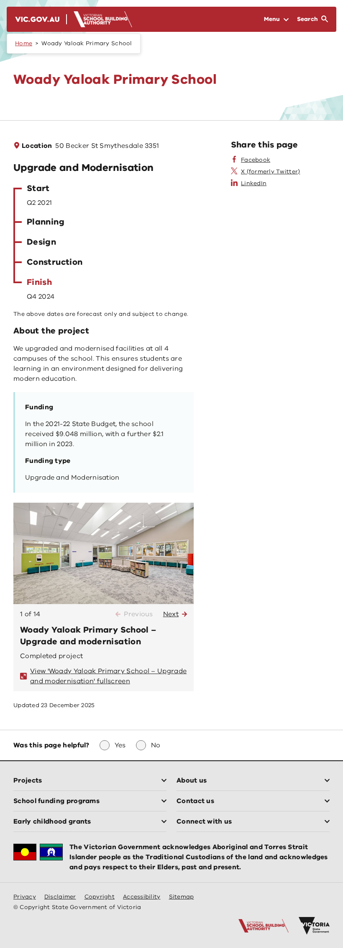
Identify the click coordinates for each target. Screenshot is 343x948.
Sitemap (181, 897)
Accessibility (142, 897)
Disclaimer (60, 897)
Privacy (24, 897)
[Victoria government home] (314, 926)
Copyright (99, 897)
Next (171, 614)
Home (23, 43)
